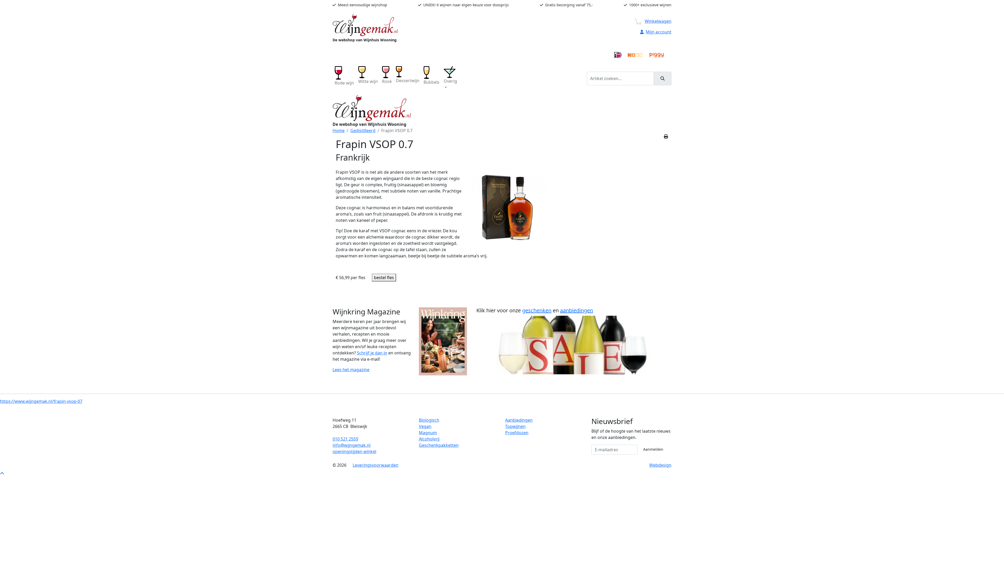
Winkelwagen (658, 21)
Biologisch (429, 420)
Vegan (425, 426)
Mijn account (658, 32)
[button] (450, 78)
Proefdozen (516, 433)
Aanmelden (653, 449)
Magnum (428, 433)
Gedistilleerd (362, 130)
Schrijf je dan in (372, 353)
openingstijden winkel (354, 451)
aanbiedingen (576, 310)
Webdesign (660, 465)
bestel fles (384, 277)
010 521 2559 (345, 439)
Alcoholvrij (429, 439)
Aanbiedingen (519, 420)
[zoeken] (662, 78)
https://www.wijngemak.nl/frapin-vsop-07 (41, 401)
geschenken (536, 310)
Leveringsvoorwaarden (375, 465)
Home (339, 130)
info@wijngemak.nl (351, 445)
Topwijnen (515, 426)
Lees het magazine (351, 369)
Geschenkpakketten (439, 445)
